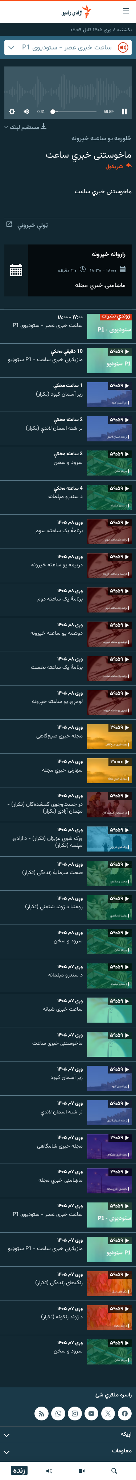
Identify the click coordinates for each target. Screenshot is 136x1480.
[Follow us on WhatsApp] (58, 1413)
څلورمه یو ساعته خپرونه (101, 138)
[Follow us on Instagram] (75, 1413)
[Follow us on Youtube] (91, 1413)
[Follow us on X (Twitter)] (108, 1413)
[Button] (119, 168)
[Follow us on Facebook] (125, 1413)
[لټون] (114, 1471)
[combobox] (68, 47)
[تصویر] (81, 1471)
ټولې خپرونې (32, 225)
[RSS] (41, 1413)
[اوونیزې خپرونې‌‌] (49, 1471)
